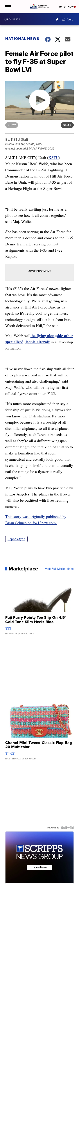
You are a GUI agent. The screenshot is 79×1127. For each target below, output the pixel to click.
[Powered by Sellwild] (67, 827)
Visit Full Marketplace (59, 568)
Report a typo (16, 539)
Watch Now (66, 7)
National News (22, 38)
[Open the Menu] (7, 6)
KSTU (53, 157)
